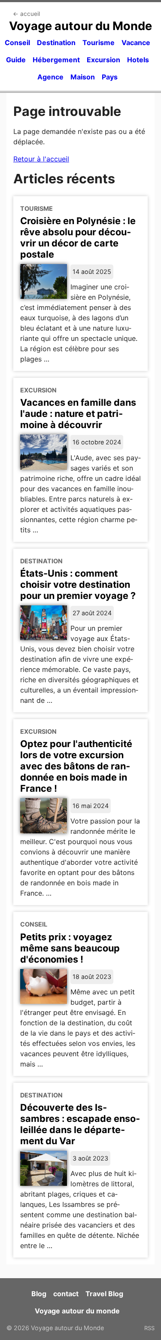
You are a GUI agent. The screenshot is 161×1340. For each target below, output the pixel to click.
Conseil (17, 42)
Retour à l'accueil (41, 159)
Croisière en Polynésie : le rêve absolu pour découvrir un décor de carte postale (78, 237)
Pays (110, 77)
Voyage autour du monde (77, 1311)
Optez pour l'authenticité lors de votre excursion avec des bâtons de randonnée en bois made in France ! (76, 766)
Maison (82, 77)
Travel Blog (104, 1293)
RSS (149, 1328)
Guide (16, 59)
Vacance (136, 42)
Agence (50, 77)
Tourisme (98, 42)
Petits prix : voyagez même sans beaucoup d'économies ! (70, 948)
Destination (56, 42)
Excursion (103, 59)
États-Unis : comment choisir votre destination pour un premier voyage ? (78, 584)
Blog (38, 1293)
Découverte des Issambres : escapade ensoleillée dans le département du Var (80, 1124)
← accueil (26, 13)
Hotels (138, 59)
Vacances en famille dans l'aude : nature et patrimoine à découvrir (78, 413)
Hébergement (56, 59)
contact (66, 1293)
